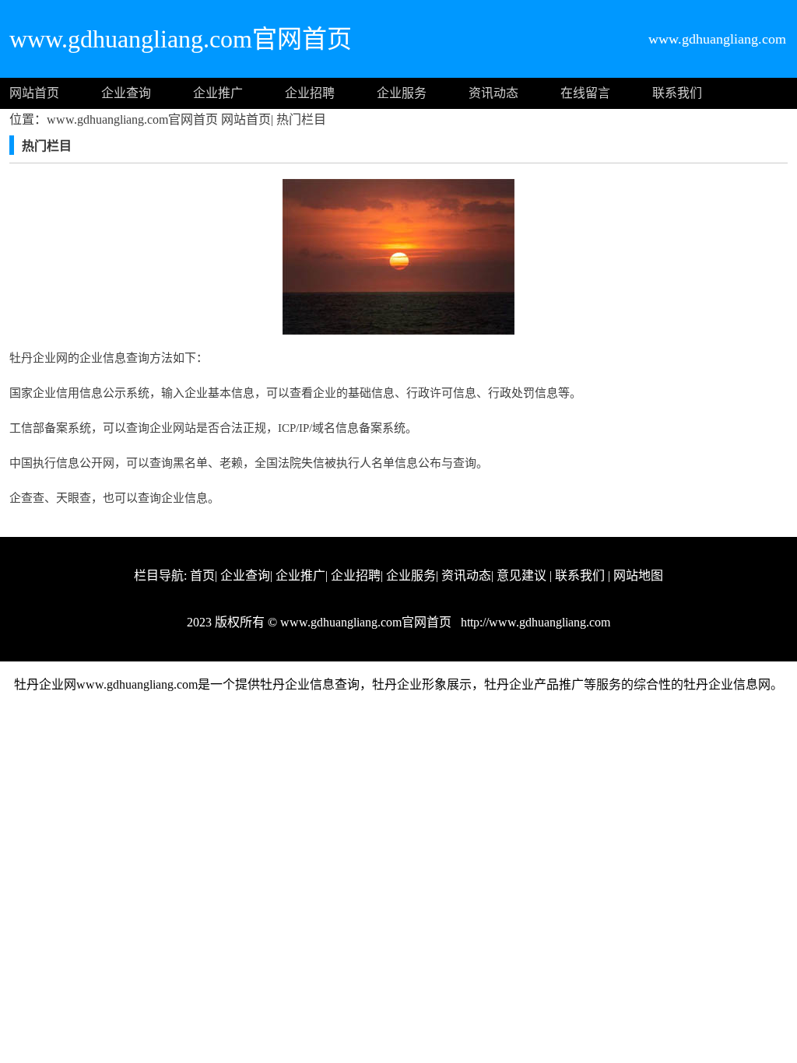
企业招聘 (310, 93)
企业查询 (126, 93)
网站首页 (34, 93)
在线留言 (585, 93)
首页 (202, 575)
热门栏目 (299, 119)
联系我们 (677, 93)
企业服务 (402, 93)
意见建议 (521, 575)
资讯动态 (493, 93)
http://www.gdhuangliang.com (534, 622)
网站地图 (638, 575)
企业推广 (218, 93)
